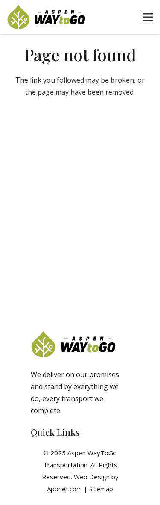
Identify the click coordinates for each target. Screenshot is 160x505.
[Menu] (148, 17)
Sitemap (101, 488)
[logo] (46, 17)
